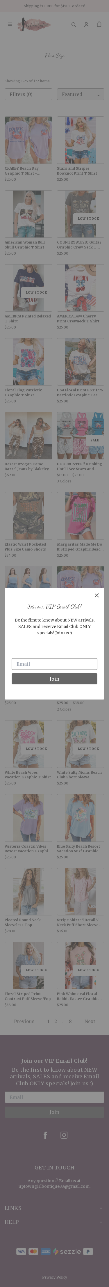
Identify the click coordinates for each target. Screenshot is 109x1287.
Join (54, 679)
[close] (97, 595)
